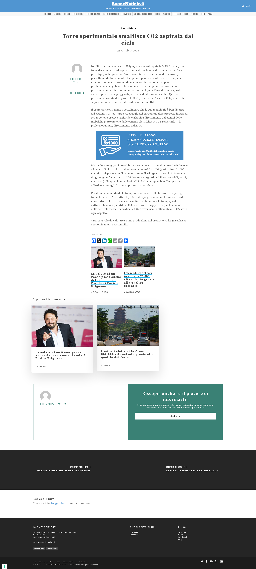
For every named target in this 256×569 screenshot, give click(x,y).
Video (185, 13)
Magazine (166, 13)
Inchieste (177, 13)
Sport (203, 13)
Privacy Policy (39, 549)
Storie (157, 13)
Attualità (57, 13)
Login (248, 6)
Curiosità (194, 13)
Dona (180, 535)
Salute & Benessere (111, 13)
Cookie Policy (52, 549)
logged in (57, 503)
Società (67, 13)
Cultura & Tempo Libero (143, 13)
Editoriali (47, 13)
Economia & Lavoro (93, 13)
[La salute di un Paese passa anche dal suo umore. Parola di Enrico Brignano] (106, 270)
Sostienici (175, 416)
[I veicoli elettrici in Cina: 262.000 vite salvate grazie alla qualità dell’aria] (139, 269)
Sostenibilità (78, 13)
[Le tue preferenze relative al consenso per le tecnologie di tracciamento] (4, 566)
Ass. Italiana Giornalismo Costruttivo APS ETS (57, 565)
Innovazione (126, 13)
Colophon (134, 535)
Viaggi (210, 13)
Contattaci (182, 532)
